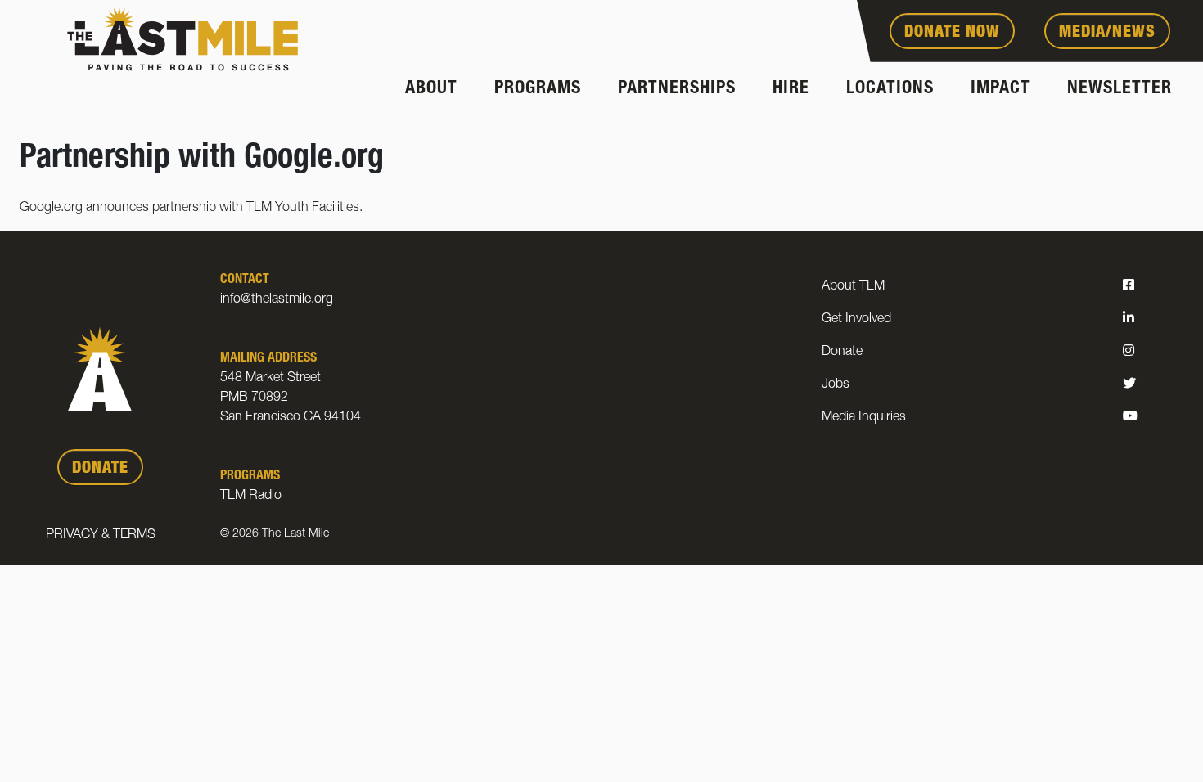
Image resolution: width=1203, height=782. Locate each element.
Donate (842, 352)
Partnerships (677, 89)
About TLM (853, 287)
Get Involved (856, 319)
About (431, 89)
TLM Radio (251, 496)
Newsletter (1119, 89)
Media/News (1107, 33)
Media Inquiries (864, 418)
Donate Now (952, 33)
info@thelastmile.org (276, 300)
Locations (890, 89)
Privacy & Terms (100, 535)
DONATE (100, 469)
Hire (791, 89)
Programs (537, 89)
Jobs (835, 385)
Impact (1000, 89)
